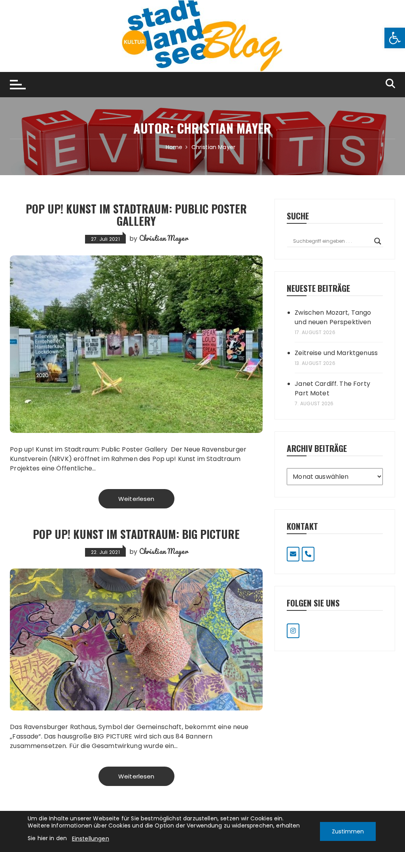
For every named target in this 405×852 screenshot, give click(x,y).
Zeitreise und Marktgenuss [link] (336, 352)
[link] (394, 38)
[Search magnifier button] (377, 241)
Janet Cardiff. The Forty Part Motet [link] (332, 388)
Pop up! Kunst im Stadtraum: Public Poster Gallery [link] (136, 214)
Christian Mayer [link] (163, 238)
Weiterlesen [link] (136, 499)
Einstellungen (90, 839)
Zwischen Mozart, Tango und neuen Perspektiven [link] (333, 317)
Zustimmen (348, 831)
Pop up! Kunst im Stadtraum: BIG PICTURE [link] (136, 534)
